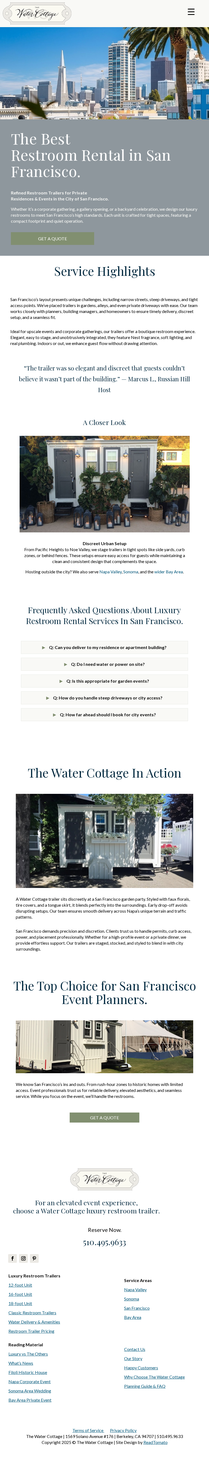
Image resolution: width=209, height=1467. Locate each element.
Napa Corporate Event (29, 1381)
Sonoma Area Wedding (29, 1390)
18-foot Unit (20, 1303)
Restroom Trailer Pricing (31, 1331)
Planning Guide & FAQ (144, 1386)
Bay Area (132, 1317)
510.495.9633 (104, 1241)
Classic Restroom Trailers (32, 1312)
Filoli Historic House (27, 1372)
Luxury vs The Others (28, 1353)
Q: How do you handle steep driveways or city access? (104, 697)
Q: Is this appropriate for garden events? (104, 680)
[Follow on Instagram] (23, 1258)
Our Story (133, 1358)
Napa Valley (110, 571)
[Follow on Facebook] (12, 1258)
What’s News (20, 1363)
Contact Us (134, 1349)
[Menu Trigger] (191, 11)
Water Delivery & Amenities (34, 1321)
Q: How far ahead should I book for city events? (104, 714)
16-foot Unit (20, 1294)
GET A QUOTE (52, 238)
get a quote (104, 1117)
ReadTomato (155, 1442)
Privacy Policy (123, 1430)
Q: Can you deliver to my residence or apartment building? (104, 647)
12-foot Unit (20, 1284)
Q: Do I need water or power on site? (104, 664)
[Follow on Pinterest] (34, 1258)
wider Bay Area (168, 571)
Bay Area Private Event (29, 1399)
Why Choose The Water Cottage (154, 1376)
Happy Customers (141, 1367)
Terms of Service (88, 1430)
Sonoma (130, 571)
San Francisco (137, 1308)
